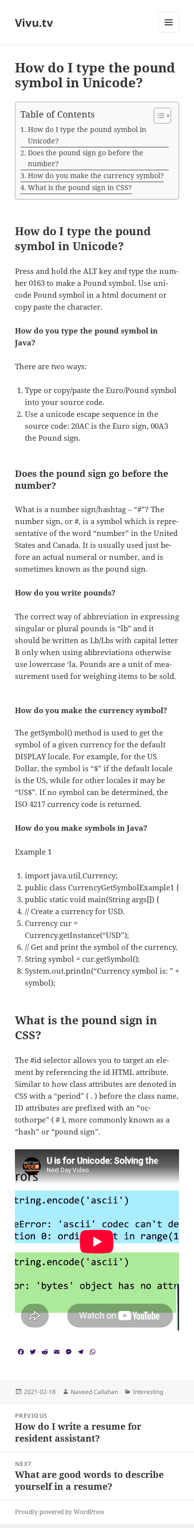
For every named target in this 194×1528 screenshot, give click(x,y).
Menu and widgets (169, 32)
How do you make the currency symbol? (96, 175)
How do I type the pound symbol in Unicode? (87, 135)
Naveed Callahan (94, 1392)
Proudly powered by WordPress (59, 1512)
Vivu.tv (34, 22)
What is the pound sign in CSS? (80, 187)
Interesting (148, 1392)
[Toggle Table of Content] (157, 115)
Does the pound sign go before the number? (85, 158)
